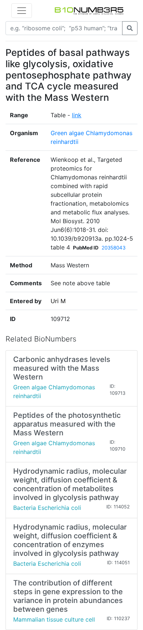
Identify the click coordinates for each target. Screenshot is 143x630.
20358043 (113, 248)
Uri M (58, 301)
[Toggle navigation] (21, 10)
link (76, 115)
